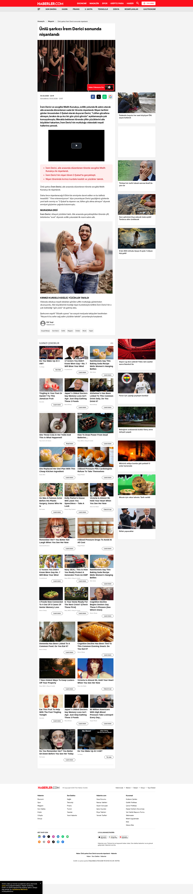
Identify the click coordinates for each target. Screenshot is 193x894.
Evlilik (63, 331)
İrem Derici (55, 331)
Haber (89, 856)
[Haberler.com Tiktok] (53, 842)
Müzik (84, 331)
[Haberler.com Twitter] (48, 837)
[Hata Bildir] (92, 861)
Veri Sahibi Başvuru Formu (135, 812)
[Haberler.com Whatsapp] (63, 837)
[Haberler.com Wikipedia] (44, 842)
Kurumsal (129, 795)
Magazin (51, 21)
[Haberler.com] (49, 788)
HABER (130, 3)
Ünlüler (78, 331)
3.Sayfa (40, 815)
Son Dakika (41, 809)
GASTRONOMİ (149, 9)
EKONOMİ (81, 3)
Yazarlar (69, 812)
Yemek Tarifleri (101, 815)
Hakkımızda (119, 788)
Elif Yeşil (49, 322)
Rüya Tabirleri (101, 812)
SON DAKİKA (51, 9)
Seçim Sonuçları (102, 806)
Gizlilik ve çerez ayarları (80, 861)
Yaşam (91, 331)
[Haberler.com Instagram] (53, 837)
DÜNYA (116, 9)
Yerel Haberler (72, 815)
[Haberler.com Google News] (39, 837)
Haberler (41, 795)
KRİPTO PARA (117, 3)
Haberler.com (101, 795)
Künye (143, 788)
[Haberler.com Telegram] (58, 842)
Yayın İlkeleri (151, 788)
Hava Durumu (101, 799)
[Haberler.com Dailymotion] (63, 842)
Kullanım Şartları (131, 799)
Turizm (69, 809)
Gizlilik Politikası (131, 802)
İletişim (135, 788)
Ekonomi (41, 799)
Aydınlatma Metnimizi (19, 889)
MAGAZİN (94, 3)
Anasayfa (41, 21)
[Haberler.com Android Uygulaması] (113, 837)
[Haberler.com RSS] (39, 842)
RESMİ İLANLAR (131, 9)
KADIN (64, 9)
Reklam (128, 788)
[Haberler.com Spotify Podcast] (67, 837)
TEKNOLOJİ (103, 9)
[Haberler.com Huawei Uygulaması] (124, 837)
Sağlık (69, 799)
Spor (39, 802)
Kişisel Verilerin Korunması (135, 809)
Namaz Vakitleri (101, 802)
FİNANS (76, 9)
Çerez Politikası (131, 806)
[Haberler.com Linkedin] (58, 837)
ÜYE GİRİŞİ (150, 3)
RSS (127, 822)
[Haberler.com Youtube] (48, 842)
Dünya (40, 819)
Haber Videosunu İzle (96, 87)
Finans (69, 806)
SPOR (104, 3)
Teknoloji (70, 802)
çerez (4, 886)
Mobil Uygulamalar (132, 819)
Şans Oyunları (101, 809)
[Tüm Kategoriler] (39, 9)
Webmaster (130, 815)
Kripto (40, 812)
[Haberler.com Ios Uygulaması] (102, 837)
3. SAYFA (88, 9)
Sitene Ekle (130, 825)
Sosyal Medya (45, 331)
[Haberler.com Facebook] (44, 837)
